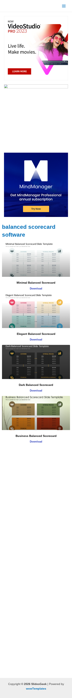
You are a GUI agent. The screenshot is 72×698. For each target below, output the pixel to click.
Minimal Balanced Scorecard (36, 282)
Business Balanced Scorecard (36, 435)
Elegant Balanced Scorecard (36, 333)
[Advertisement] (36, 489)
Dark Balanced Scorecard (36, 384)
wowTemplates (36, 688)
